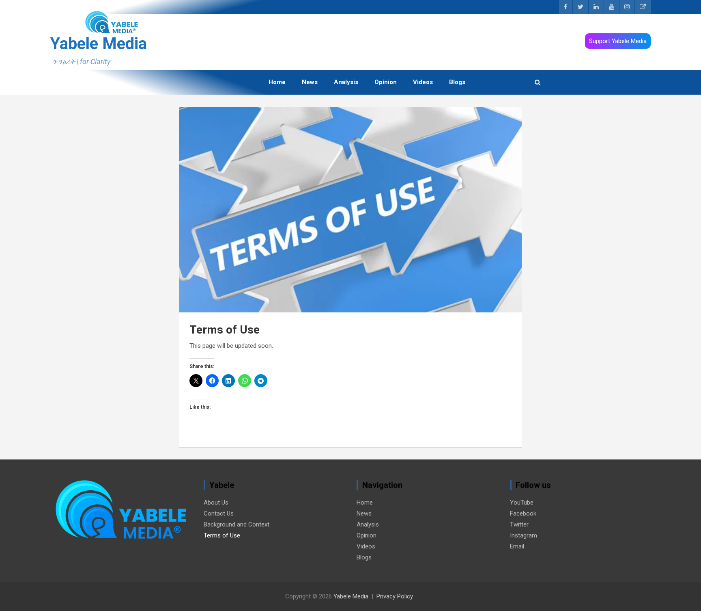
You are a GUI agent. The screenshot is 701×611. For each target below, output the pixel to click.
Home (277, 82)
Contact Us (219, 513)
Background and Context (236, 524)
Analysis (346, 82)
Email (517, 546)
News (310, 82)
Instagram (523, 535)
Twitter (519, 524)
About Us (216, 502)
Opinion (385, 82)
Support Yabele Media (618, 41)
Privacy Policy (394, 596)
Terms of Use (222, 535)
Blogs (457, 82)
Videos (423, 82)
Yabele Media (98, 43)
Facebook (523, 513)
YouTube (521, 502)
